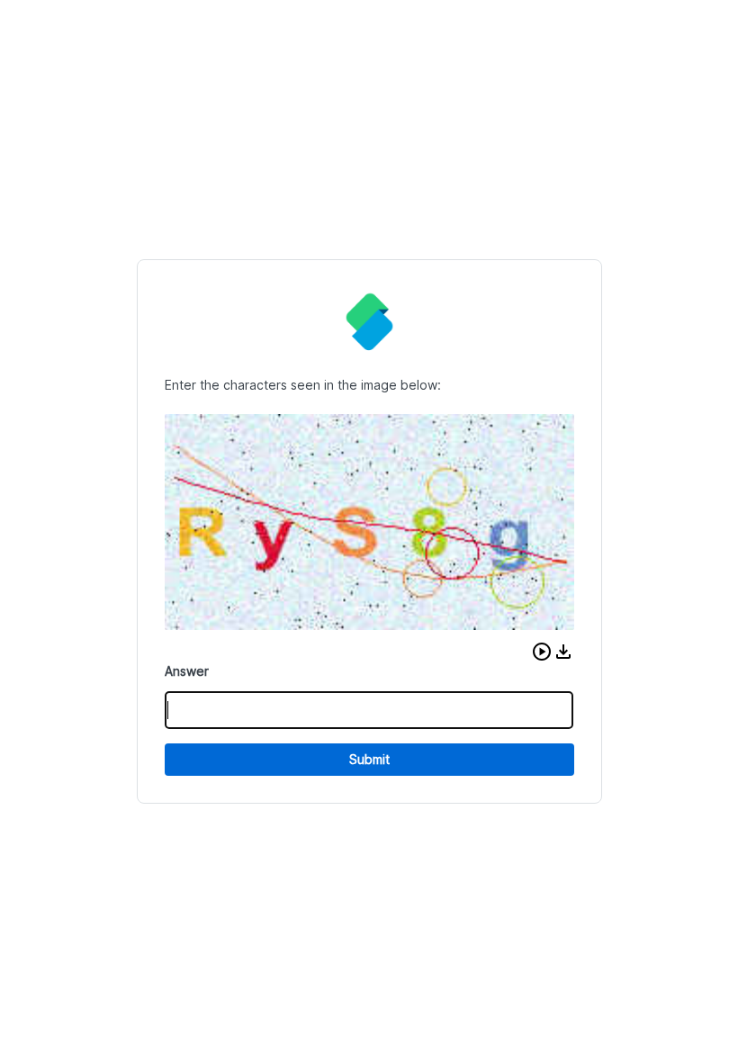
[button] (542, 651)
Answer (187, 671)
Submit (369, 759)
